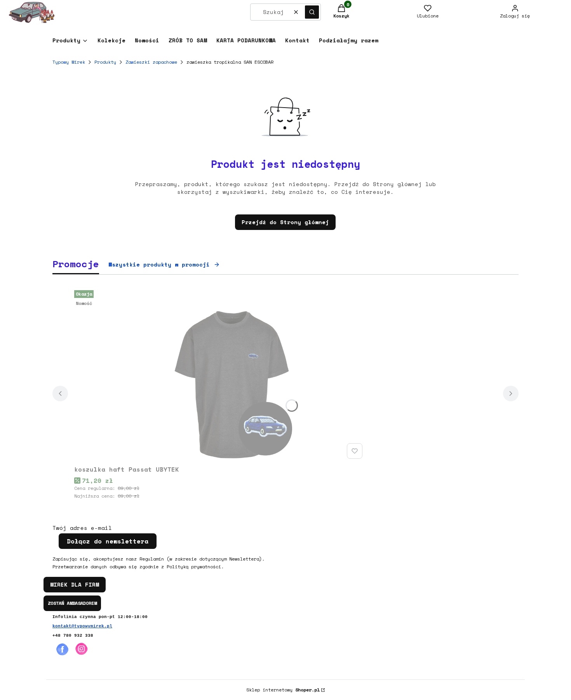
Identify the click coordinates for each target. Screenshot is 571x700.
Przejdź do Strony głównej (285, 222)
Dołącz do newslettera (107, 541)
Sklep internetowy (283, 689)
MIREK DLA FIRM (74, 584)
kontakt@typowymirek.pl (82, 626)
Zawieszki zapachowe (151, 62)
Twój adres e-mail (82, 528)
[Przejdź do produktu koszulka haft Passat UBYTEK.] (220, 374)
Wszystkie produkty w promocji (159, 264)
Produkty (105, 62)
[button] (312, 12)
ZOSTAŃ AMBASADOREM (72, 603)
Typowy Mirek (68, 62)
